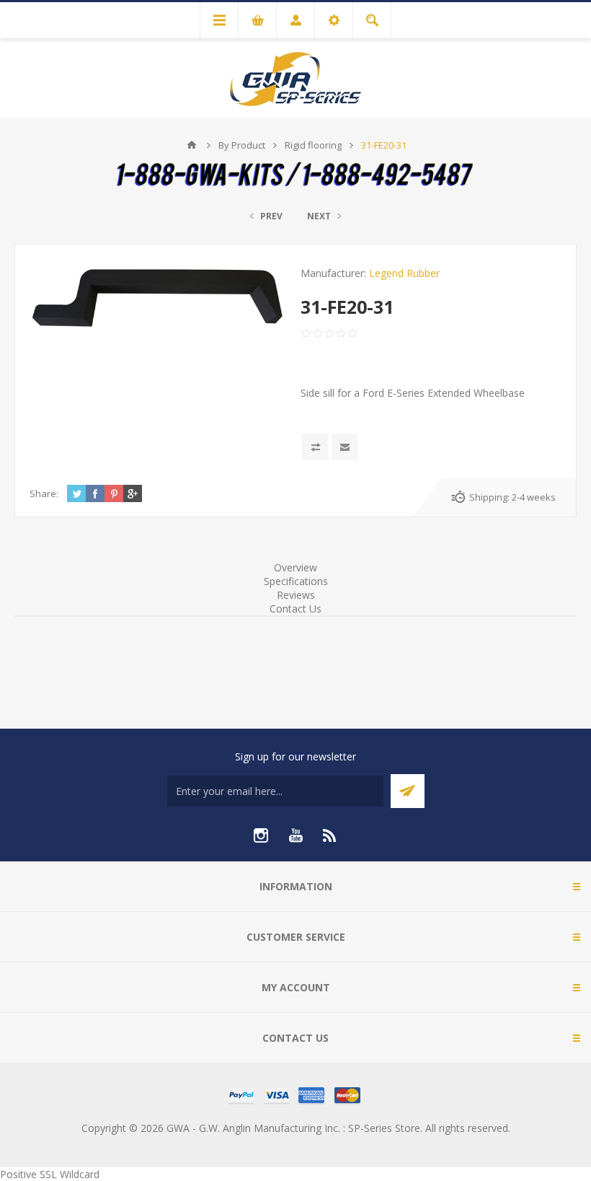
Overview (295, 567)
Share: (44, 493)
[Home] (192, 145)
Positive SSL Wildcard (49, 1174)
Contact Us (295, 608)
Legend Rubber (404, 273)
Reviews (296, 595)
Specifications (296, 581)
